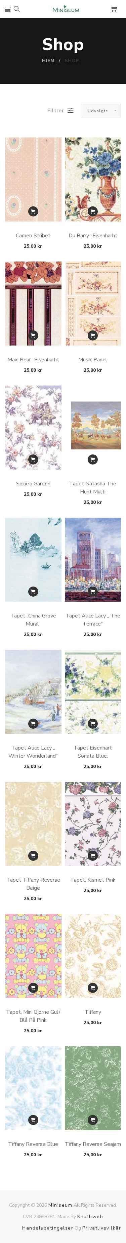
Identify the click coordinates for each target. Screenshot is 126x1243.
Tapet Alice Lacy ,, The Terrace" (93, 620)
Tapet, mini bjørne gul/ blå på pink (33, 1016)
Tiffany (93, 1012)
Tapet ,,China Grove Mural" (33, 620)
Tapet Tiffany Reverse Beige (33, 884)
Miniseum (60, 1205)
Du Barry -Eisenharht (93, 235)
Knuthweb (90, 1216)
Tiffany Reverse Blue (33, 1144)
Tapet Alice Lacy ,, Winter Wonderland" (33, 752)
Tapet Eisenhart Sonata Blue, (93, 752)
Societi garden (33, 483)
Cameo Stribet (33, 235)
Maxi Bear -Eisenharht (33, 359)
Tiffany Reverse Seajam (93, 1144)
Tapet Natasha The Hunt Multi (92, 487)
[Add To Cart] (33, 211)
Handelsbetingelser (47, 1228)
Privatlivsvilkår (101, 1228)
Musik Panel (92, 359)
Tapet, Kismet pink (93, 880)
